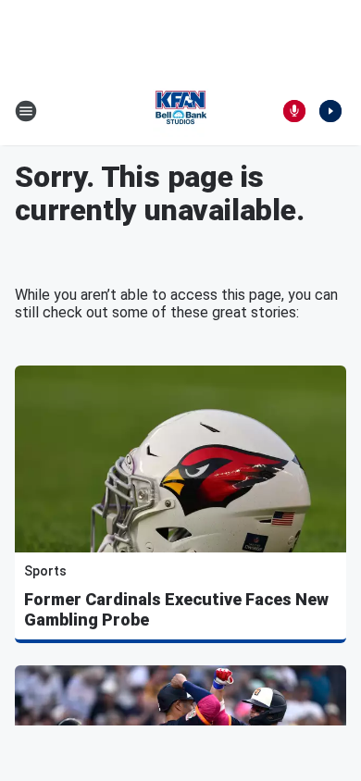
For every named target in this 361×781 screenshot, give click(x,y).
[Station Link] (180, 111)
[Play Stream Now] (330, 111)
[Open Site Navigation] (26, 111)
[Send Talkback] (294, 111)
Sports (45, 571)
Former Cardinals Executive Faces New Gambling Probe (176, 609)
